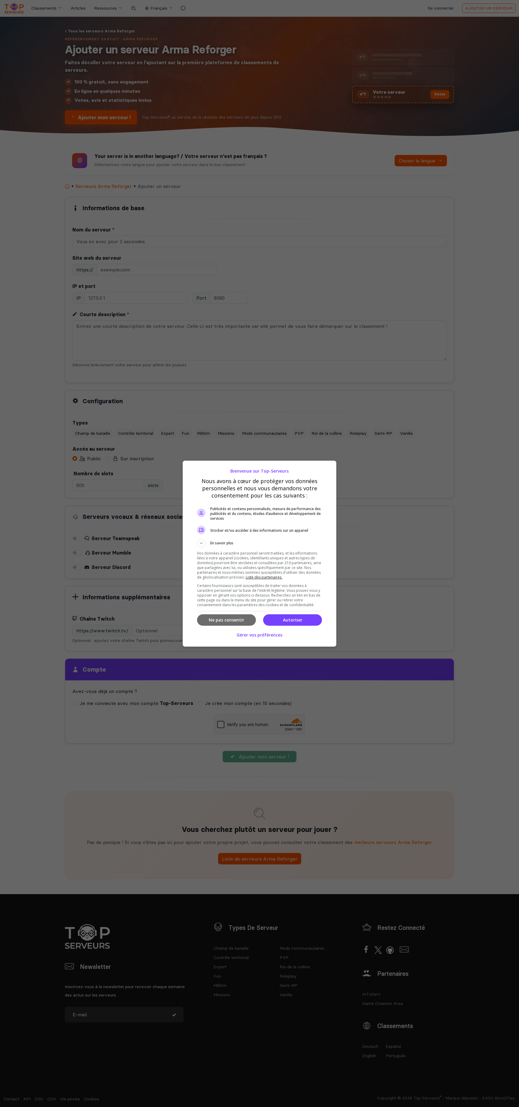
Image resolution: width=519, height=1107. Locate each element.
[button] (259, 543)
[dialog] (259, 554)
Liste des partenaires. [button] (264, 577)
